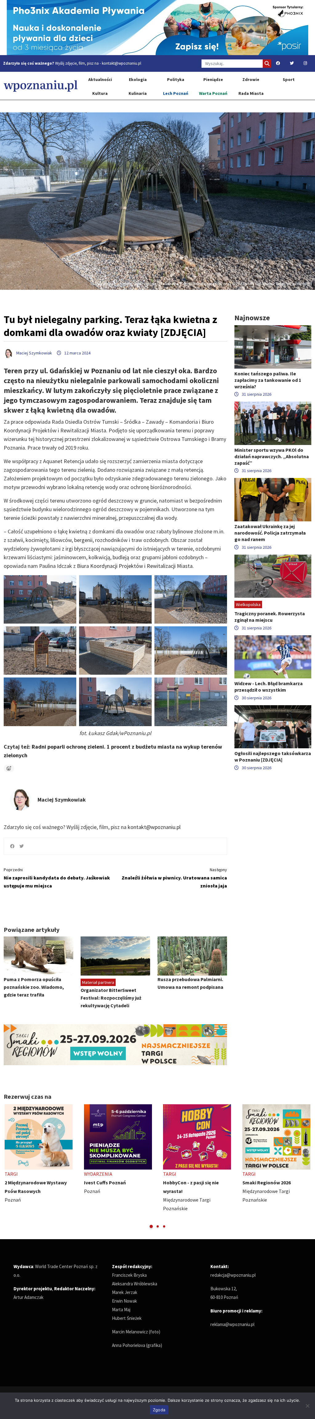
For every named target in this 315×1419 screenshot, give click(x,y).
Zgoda (159, 1409)
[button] (151, 1226)
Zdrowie (250, 79)
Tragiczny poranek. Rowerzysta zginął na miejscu (269, 616)
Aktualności (100, 79)
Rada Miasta (251, 93)
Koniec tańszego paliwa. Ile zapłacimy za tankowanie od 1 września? (267, 380)
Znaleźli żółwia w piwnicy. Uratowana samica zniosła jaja (174, 878)
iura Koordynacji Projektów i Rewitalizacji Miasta (136, 565)
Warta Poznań (213, 93)
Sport (289, 79)
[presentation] (9, 1166)
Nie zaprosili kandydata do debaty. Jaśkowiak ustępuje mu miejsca (57, 878)
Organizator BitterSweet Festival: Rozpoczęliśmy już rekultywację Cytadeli (111, 998)
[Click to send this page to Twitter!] (21, 846)
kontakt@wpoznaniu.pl (121, 63)
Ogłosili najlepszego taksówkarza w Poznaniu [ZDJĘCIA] (272, 756)
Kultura (100, 93)
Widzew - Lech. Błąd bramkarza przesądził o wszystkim (268, 686)
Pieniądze (213, 79)
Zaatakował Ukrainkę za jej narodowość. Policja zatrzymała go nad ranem (270, 532)
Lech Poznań (175, 93)
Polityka (175, 79)
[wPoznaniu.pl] (41, 86)
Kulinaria (138, 93)
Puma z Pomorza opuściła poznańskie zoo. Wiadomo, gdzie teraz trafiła (34, 987)
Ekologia (138, 79)
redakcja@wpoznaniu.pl (233, 1275)
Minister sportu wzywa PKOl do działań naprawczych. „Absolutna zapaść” (271, 456)
